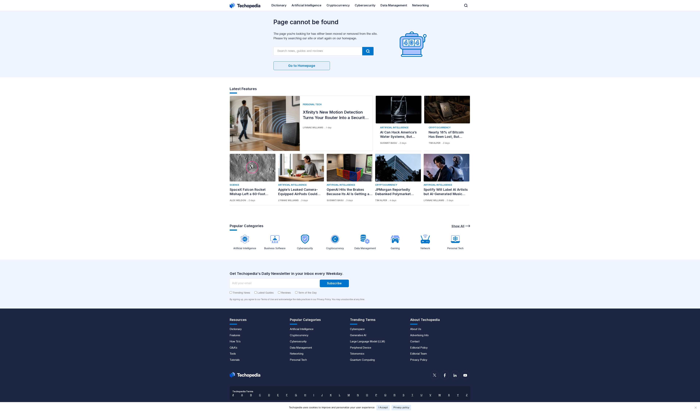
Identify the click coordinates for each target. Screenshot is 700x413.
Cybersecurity (298, 341)
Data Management (301, 348)
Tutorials (235, 360)
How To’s (235, 341)
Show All (458, 226)
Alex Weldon (238, 200)
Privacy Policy (418, 360)
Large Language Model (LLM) (367, 341)
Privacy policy (401, 407)
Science (234, 184)
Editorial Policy (419, 348)
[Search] (368, 51)
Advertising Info (419, 335)
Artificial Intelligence (394, 127)
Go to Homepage (301, 66)
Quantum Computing (362, 360)
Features (235, 335)
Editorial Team (418, 354)
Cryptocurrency (440, 127)
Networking (296, 354)
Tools (233, 354)
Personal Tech (312, 104)
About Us (415, 329)
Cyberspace (357, 329)
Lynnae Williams (313, 127)
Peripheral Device (360, 348)
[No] (695, 407)
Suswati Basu (388, 143)
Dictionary (236, 329)
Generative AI (358, 335)
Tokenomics (357, 354)
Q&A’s (233, 348)
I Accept (383, 407)
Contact (414, 341)
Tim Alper (434, 143)
